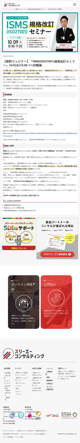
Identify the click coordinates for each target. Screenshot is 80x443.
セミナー (18, 391)
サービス (18, 368)
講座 (17, 388)
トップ (4, 9)
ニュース (10, 9)
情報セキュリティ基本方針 (25, 430)
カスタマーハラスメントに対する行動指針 (32, 434)
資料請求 (49, 380)
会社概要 (7, 373)
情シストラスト (20, 383)
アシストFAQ (19, 437)
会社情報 (7, 368)
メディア (18, 394)
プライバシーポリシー (9, 430)
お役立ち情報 (36, 368)
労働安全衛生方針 (41, 430)
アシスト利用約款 (8, 437)
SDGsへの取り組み (8, 393)
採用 (48, 377)
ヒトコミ (18, 386)
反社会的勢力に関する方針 (10, 434)
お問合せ (49, 384)
